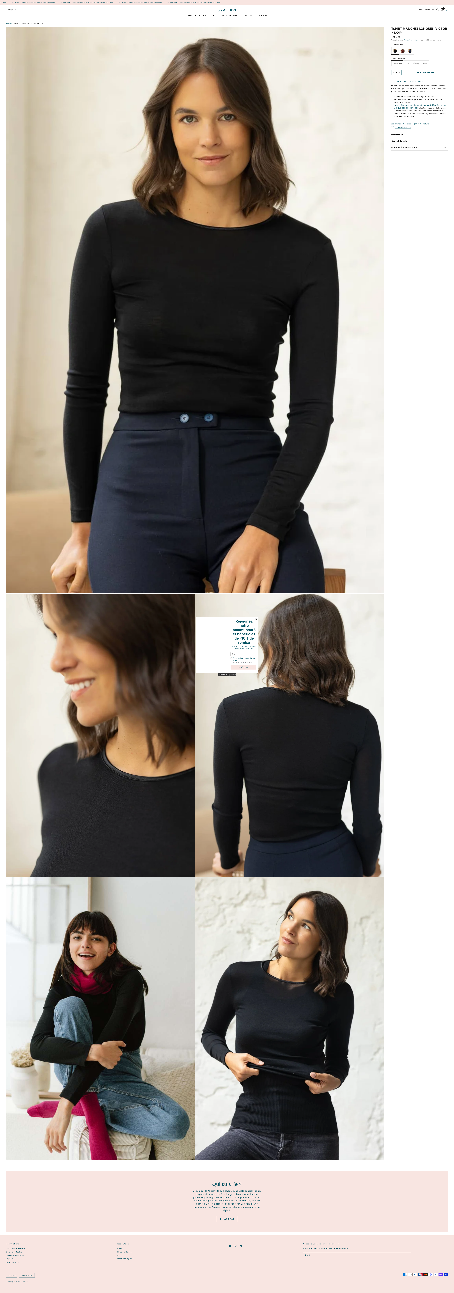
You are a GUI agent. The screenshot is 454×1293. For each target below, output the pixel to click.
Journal (263, 16)
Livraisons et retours (15, 1248)
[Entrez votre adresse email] (408, 1255)
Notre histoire (230, 16)
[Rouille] (402, 51)
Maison (9, 23)
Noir (395, 51)
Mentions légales (125, 1258)
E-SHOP (202, 16)
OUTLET (215, 16)
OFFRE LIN (191, 16)
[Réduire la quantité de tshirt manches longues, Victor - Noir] (393, 72)
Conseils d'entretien (15, 1255)
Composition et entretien (404, 147)
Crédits (25, 1281)
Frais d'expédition (411, 40)
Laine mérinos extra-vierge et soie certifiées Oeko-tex (420, 105)
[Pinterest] (242, 1245)
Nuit (410, 51)
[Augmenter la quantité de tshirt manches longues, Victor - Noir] (400, 72)
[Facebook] (231, 1245)
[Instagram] (237, 1245)
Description (397, 134)
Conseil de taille (399, 141)
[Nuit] (410, 51)
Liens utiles (123, 1244)
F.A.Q (119, 1248)
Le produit (248, 16)
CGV (119, 1255)
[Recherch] (437, 9)
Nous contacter (124, 1252)
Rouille (402, 51)
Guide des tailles (14, 1252)
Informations (12, 1244)
